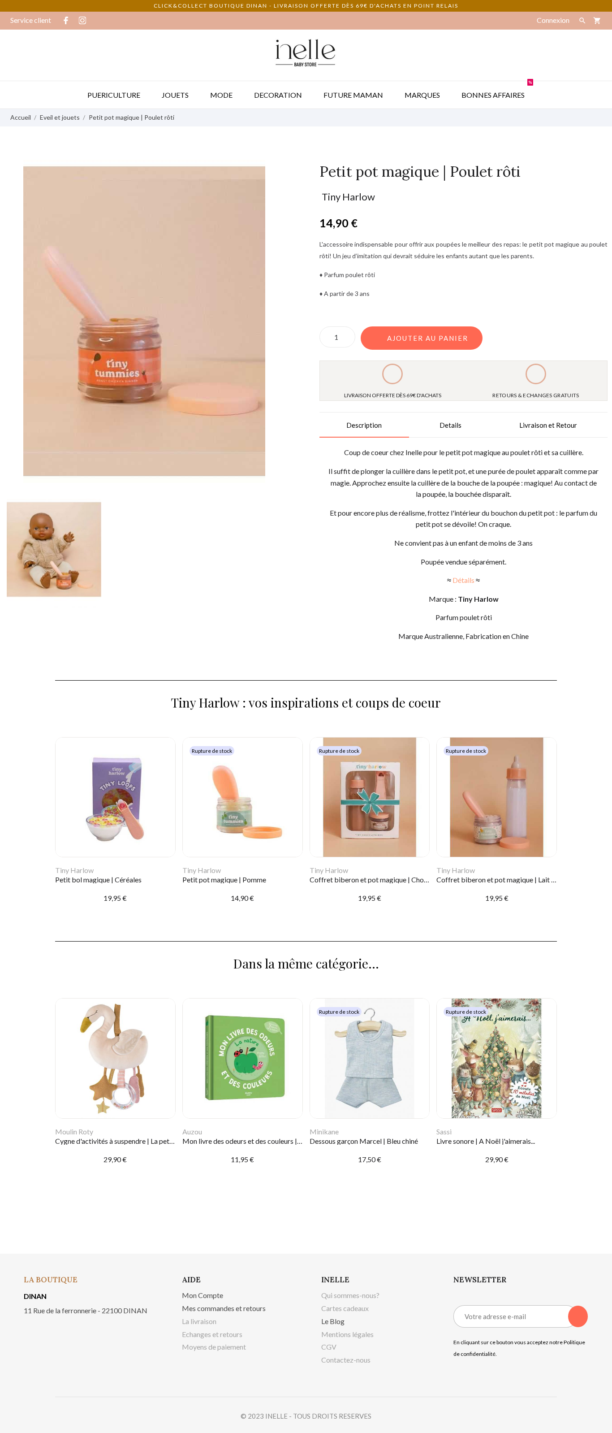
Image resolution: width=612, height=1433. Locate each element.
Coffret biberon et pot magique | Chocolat (375, 879)
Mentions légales (347, 1334)
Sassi (444, 1131)
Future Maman (353, 95)
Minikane (324, 1131)
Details (450, 425)
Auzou (192, 1131)
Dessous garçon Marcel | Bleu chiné (364, 1141)
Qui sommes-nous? (350, 1295)
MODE (221, 95)
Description (364, 425)
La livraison (199, 1321)
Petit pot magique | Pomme (224, 879)
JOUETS (175, 95)
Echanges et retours (212, 1334)
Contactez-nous (346, 1359)
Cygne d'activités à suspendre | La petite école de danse (139, 1141)
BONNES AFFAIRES (496, 90)
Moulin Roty (74, 1131)
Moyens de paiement (214, 1346)
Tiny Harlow (348, 197)
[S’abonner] (578, 1316)
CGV (328, 1346)
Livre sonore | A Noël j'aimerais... (485, 1141)
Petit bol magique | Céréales (98, 879)
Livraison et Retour (548, 425)
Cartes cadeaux (345, 1308)
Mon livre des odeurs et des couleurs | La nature (254, 1141)
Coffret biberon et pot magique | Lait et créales (508, 879)
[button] (422, 338)
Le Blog (333, 1321)
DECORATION (278, 95)
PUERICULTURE (113, 95)
